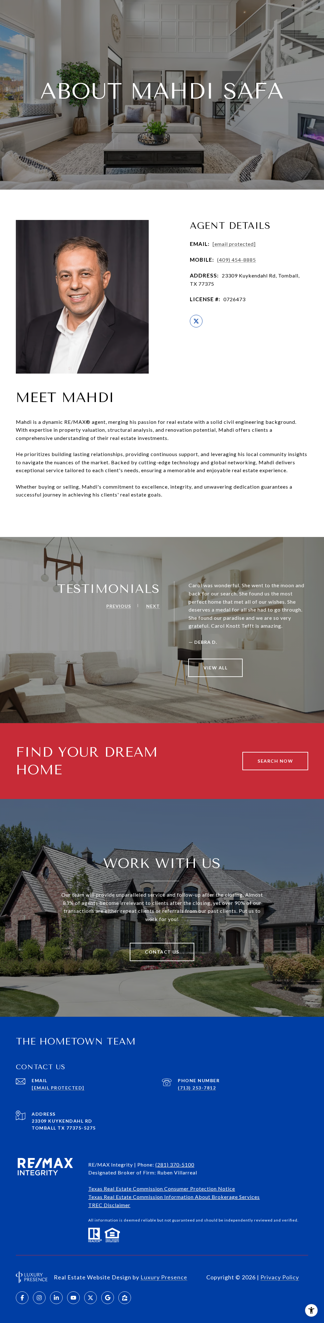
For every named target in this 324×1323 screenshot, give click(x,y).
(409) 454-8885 (236, 260)
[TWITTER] (196, 321)
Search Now (275, 761)
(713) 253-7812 (197, 1087)
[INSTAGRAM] (39, 1297)
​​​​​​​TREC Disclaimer (109, 1205)
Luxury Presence (163, 1277)
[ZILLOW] (124, 1297)
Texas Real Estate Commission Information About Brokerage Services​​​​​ (174, 1197)
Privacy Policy (279, 1277)
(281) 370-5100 (174, 1164)
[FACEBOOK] (22, 1297)
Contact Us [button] (162, 951)
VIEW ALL (215, 667)
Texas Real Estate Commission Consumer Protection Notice (161, 1189)
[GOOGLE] (107, 1297)
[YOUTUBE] (73, 1297)
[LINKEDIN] (56, 1297)
